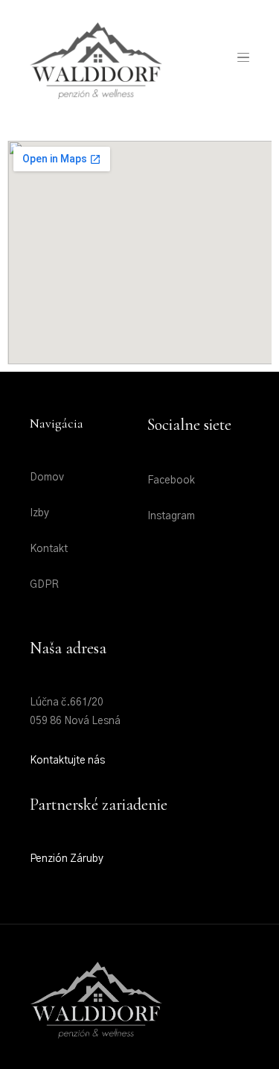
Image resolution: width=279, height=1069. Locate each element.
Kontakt (49, 549)
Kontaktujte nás (67, 760)
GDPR (44, 585)
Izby (39, 513)
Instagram (171, 516)
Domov (47, 477)
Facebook (171, 480)
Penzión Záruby (66, 859)
